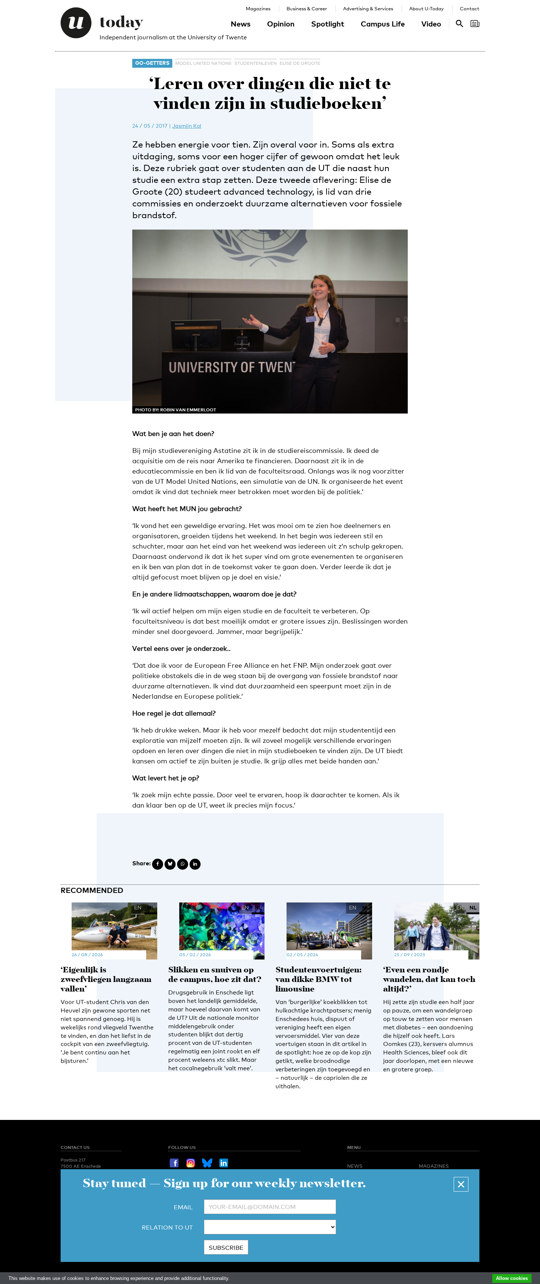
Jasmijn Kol (186, 126)
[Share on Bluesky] (170, 864)
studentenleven (255, 63)
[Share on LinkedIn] (195, 864)
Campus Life (383, 23)
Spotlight (327, 23)
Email (183, 1207)
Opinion (281, 23)
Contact (469, 8)
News (241, 23)
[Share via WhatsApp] (182, 864)
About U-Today (426, 8)
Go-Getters (152, 63)
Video (431, 23)
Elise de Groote (300, 63)
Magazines (258, 8)
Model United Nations (203, 63)
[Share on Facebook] (157, 864)
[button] (461, 1184)
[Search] (475, 23)
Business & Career (307, 8)
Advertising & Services (368, 8)
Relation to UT (167, 1227)
